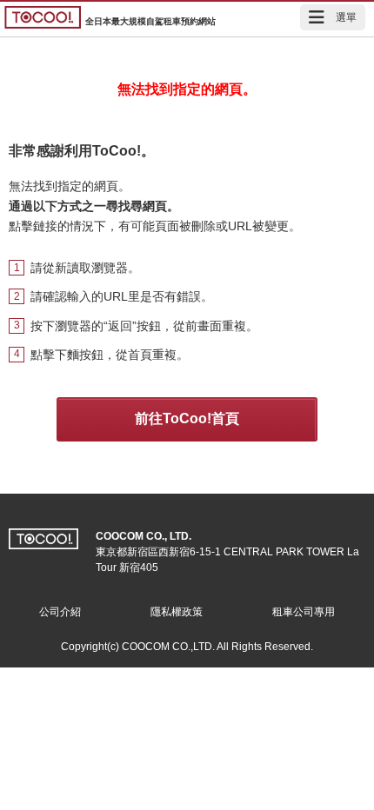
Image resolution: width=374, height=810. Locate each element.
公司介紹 (60, 612)
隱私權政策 (176, 612)
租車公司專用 (303, 612)
